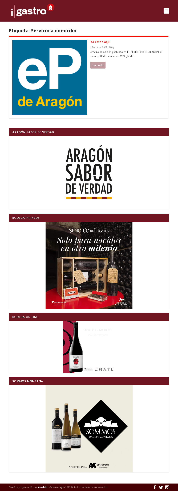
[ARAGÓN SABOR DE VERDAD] (89, 173)
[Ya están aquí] (49, 77)
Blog (111, 47)
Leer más (97, 65)
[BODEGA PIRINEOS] (89, 265)
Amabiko (43, 487)
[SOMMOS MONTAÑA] (89, 428)
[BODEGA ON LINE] (89, 347)
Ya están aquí (100, 42)
